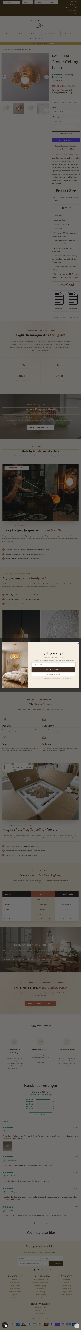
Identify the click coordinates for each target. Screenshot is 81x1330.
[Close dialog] (78, 644)
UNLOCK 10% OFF (53, 669)
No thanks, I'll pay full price (53, 674)
